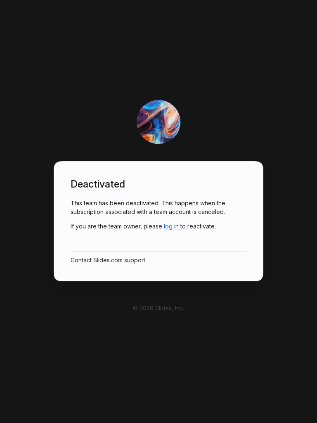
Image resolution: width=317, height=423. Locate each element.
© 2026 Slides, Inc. (158, 307)
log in (171, 226)
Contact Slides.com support (108, 260)
